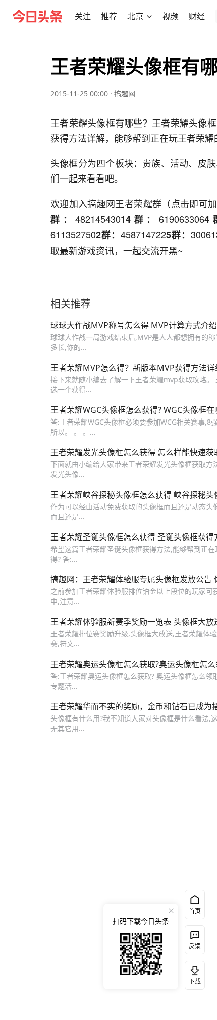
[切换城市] (149, 16)
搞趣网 (124, 93)
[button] (83, 16)
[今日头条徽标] (37, 16)
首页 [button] (195, 911)
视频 (170, 16)
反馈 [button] (195, 946)
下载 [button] (193, 973)
